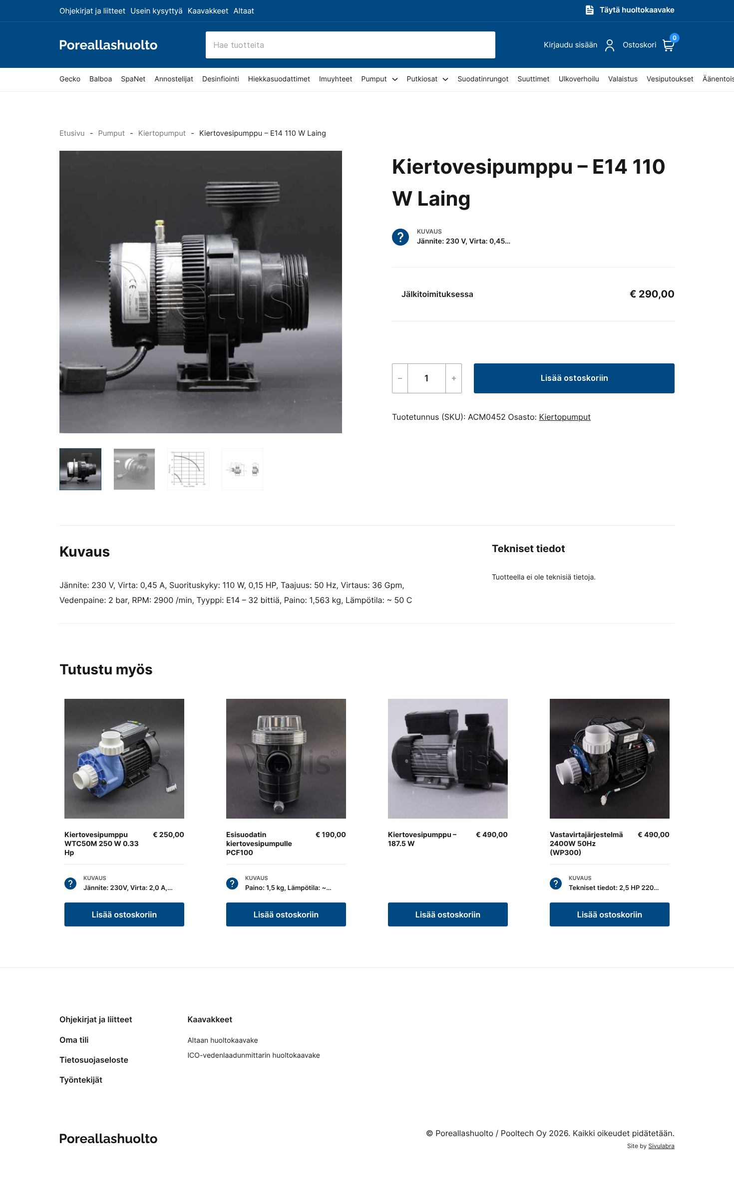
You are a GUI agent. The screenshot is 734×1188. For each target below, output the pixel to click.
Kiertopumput (162, 133)
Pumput (111, 133)
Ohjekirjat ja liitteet (92, 10)
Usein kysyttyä (156, 10)
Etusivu (72, 133)
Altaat (244, 10)
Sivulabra (662, 1146)
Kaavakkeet (208, 10)
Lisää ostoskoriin (574, 378)
